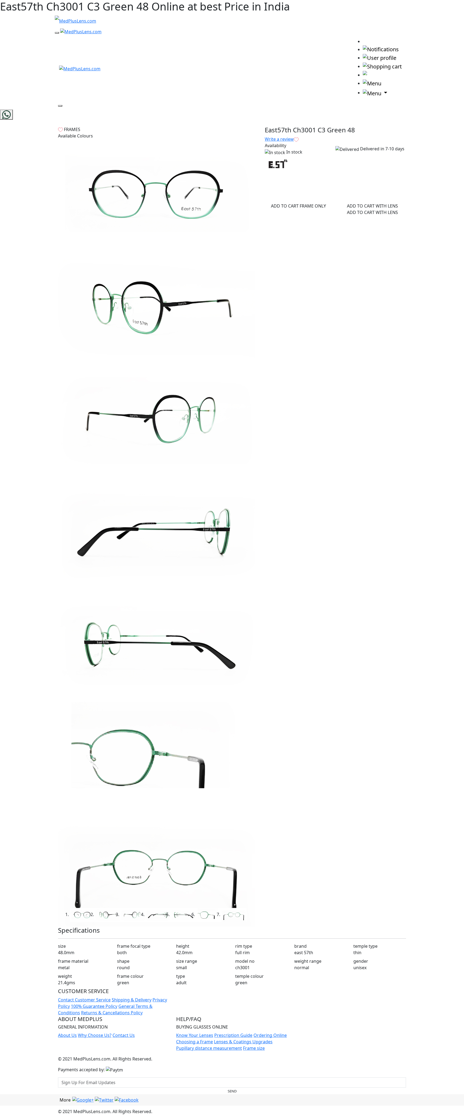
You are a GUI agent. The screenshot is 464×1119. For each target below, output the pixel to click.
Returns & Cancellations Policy (112, 1013)
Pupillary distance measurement (209, 1048)
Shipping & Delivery (131, 1000)
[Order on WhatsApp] (6, 115)
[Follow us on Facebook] (127, 1100)
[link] (368, 41)
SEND (232, 1091)
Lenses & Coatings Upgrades (243, 1042)
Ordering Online (270, 1035)
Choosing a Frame (194, 1042)
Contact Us (124, 1035)
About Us (67, 1035)
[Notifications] (381, 49)
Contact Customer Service (84, 1000)
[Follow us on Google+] (83, 1100)
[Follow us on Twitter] (104, 1100)
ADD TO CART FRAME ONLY (298, 206)
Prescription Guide (233, 1035)
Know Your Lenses (194, 1035)
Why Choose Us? (94, 1035)
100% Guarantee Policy (94, 1006)
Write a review (279, 139)
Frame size (254, 1048)
